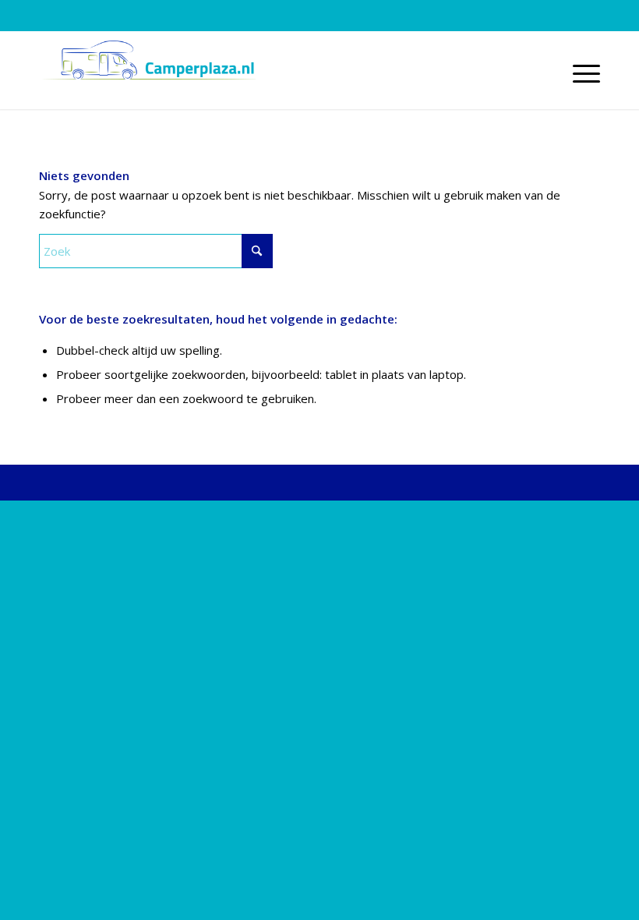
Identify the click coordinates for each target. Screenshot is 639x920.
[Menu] (578, 74)
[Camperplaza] (147, 74)
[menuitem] (578, 74)
